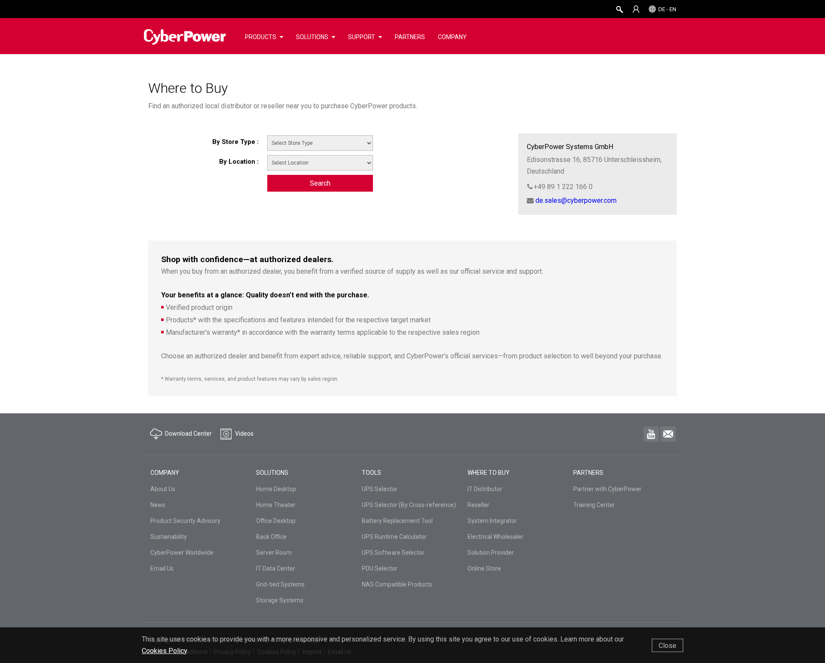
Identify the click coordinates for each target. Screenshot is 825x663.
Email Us (162, 568)
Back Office (271, 536)
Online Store (484, 568)
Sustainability (168, 536)
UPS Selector (379, 489)
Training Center (594, 504)
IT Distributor (485, 489)
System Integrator (492, 520)
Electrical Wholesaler (495, 536)
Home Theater (276, 504)
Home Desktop (276, 489)
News (157, 504)
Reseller (478, 504)
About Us (162, 489)
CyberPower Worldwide (182, 552)
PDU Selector (379, 568)
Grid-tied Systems (280, 584)
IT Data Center (275, 568)
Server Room (274, 552)
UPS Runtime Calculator (394, 536)
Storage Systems (279, 600)
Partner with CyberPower (607, 489)
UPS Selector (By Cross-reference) (409, 504)
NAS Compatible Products (397, 584)
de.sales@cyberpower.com (576, 200)
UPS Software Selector (393, 552)
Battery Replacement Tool (397, 520)
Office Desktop (276, 520)
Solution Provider (491, 552)
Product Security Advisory (185, 520)
